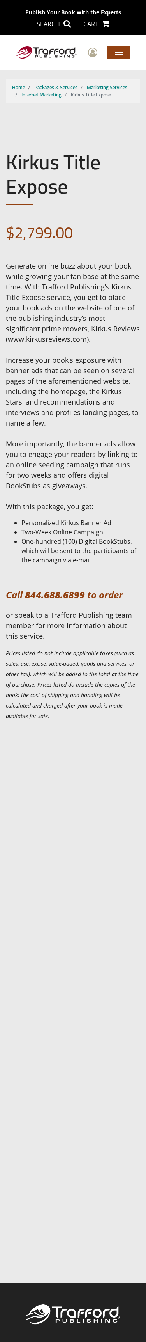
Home (18, 87)
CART (91, 24)
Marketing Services (107, 87)
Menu (118, 51)
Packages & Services (55, 87)
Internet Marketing (41, 94)
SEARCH (49, 24)
